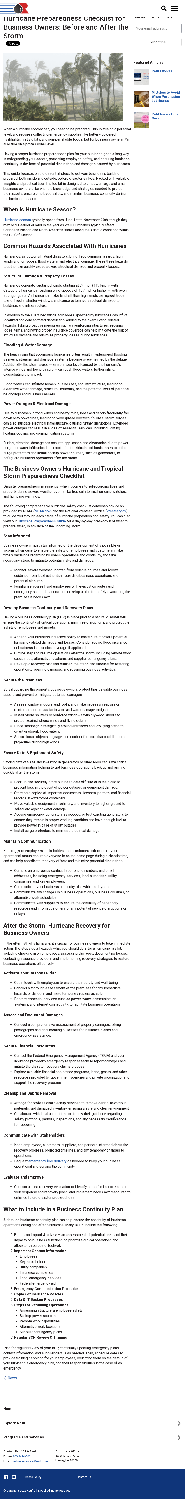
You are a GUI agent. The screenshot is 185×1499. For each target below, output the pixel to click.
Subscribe (158, 42)
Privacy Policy (32, 1477)
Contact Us (84, 1477)
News (12, 1378)
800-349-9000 (21, 1456)
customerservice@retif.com (30, 1461)
